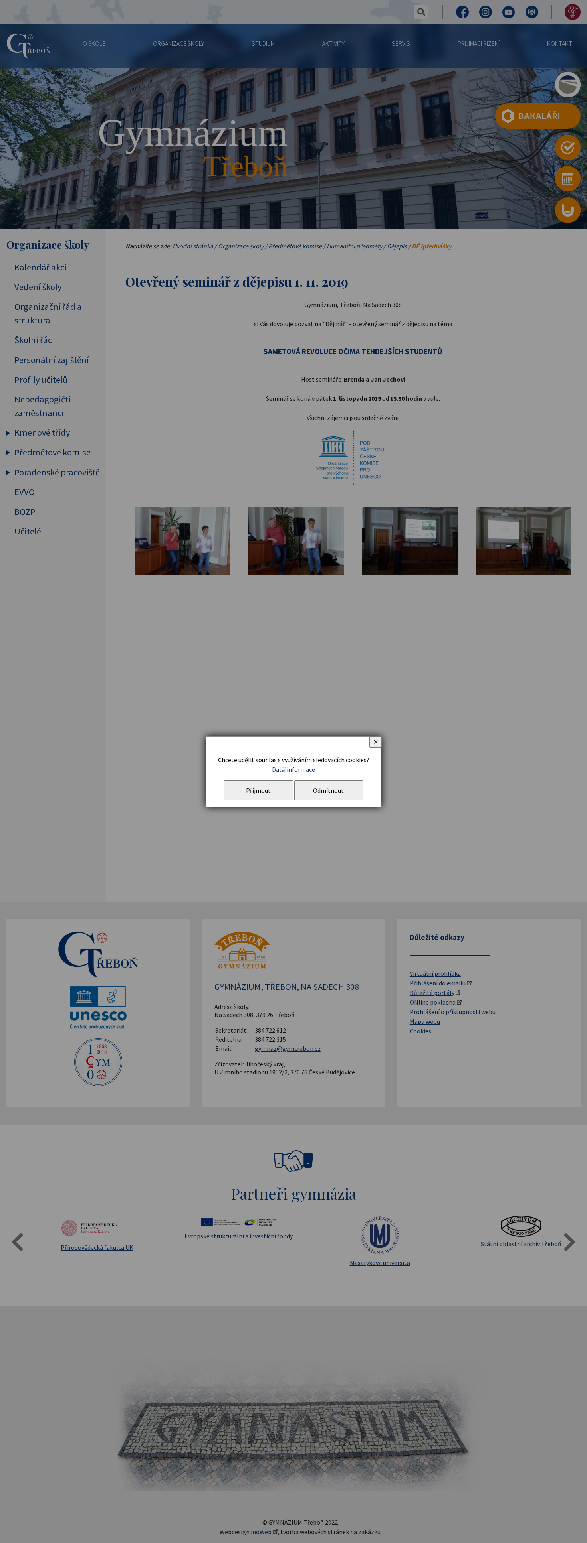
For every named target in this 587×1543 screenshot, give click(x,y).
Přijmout (258, 790)
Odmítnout (328, 790)
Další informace (293, 769)
